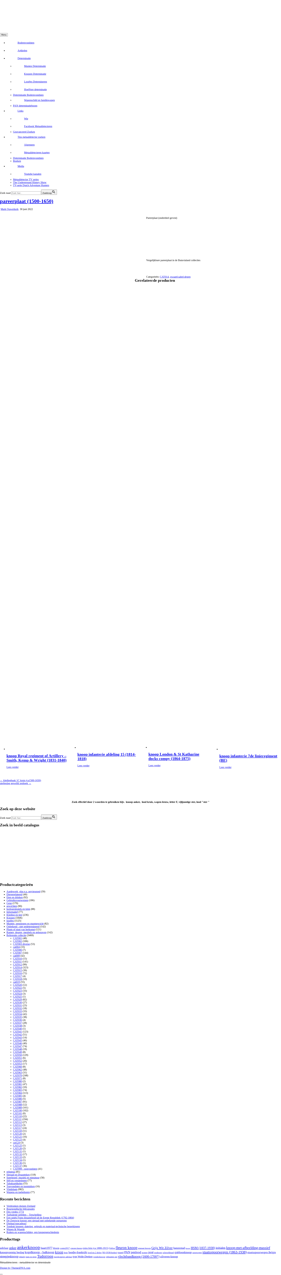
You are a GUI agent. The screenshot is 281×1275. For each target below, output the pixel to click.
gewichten (12, 906)
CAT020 (17, 985)
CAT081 (17, 1084)
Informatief (12, 912)
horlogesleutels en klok (18, 909)
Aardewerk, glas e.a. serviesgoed (23, 891)
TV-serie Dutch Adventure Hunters (31, 185)
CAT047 (17, 1046)
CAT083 (17, 1090)
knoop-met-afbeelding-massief (248, 1248)
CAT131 (17, 1151)
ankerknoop (28, 1247)
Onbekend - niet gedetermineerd (23, 926)
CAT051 (17, 1058)
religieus (11, 1171)
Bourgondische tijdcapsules (21, 1209)
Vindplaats (12, 1189)
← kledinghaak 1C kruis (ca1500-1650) (20, 780)
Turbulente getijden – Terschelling (24, 1214)
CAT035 (17, 1017)
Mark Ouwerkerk (10, 209)
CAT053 (17, 1063)
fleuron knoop (126, 1248)
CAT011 (17, 961)
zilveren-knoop (169, 1256)
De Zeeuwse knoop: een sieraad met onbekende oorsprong (37, 1220)
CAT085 (17, 1095)
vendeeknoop (99, 1257)
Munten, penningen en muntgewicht (25, 923)
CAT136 (17, 1163)
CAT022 (17, 987)
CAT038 (17, 1025)
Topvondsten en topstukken (21, 1186)
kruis (66, 1253)
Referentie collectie (16, 935)
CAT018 (17, 979)
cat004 (16, 947)
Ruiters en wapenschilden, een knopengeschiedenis (33, 1232)
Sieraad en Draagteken (18, 1174)
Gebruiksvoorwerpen (17, 900)
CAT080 (17, 1081)
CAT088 (17, 1104)
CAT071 (17, 1078)
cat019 (16, 982)
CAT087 (17, 1101)
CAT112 (17, 1122)
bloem (56, 1248)
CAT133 (17, 1157)
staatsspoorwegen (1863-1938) (224, 1252)
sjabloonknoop (183, 1252)
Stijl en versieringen (17, 1180)
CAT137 (17, 1166)
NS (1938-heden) (109, 1252)
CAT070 (17, 1075)
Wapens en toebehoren (18, 1192)
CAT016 (17, 973)
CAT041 (17, 1031)
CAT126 (17, 1148)
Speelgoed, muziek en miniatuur (23, 1177)
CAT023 (17, 990)
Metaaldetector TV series (26, 179)
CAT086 (17, 1098)
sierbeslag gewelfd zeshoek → (15, 783)
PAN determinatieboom (25, 105)
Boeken (17, 161)
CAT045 (17, 1040)
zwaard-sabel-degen (180, 276)
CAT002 (17, 941)
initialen (221, 1248)
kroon (59, 1252)
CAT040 (17, 1028)
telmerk (22, 1257)
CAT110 (17, 1116)
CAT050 (17, 1055)
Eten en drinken (15, 897)
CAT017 (17, 976)
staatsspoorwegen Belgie (261, 1252)
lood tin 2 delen (95, 1252)
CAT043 (17, 1037)
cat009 (16, 955)
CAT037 (17, 1022)
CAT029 (17, 999)
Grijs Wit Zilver (162, 1248)
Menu (4, 35)
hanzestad (179, 1248)
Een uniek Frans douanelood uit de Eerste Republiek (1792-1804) (40, 1217)
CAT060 (17, 1066)
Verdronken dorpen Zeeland (21, 1206)
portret (145, 1252)
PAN (127, 1252)
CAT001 (17, 938)
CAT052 (17, 1060)
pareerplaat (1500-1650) (26, 201)
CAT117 (17, 1128)
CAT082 (17, 1087)
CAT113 (17, 1125)
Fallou (112, 1248)
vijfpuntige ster (111, 1257)
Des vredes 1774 (15, 1211)
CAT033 (17, 1011)
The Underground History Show (30, 182)
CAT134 (17, 1160)
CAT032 (17, 1008)
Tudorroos (45, 1256)
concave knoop (76, 1248)
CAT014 (164, 276)
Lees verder (13, 767)
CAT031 (17, 1005)
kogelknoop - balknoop (39, 1252)
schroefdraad (168, 1252)
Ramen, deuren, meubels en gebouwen (26, 932)
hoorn (188, 1248)
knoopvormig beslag (12, 1252)
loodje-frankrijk (77, 1252)
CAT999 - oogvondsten (25, 1168)
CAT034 (17, 1014)
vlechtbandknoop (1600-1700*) (139, 1256)
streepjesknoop (9, 1256)
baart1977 (46, 1248)
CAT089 (17, 1107)
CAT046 (17, 1043)
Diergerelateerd (14, 894)
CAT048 (17, 1049)
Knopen (11, 917)
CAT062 (17, 1069)
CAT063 (17, 1072)
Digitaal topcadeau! (17, 1223)
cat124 (16, 1142)
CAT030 (17, 1002)
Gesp (9, 903)
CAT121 (17, 1136)
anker (12, 1248)
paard (121, 1252)
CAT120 (17, 1133)
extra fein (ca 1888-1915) (96, 1248)
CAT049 (17, 1052)
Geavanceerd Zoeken (24, 131)
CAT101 (17, 1113)
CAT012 (17, 964)
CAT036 (17, 1020)
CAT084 (17, 1093)
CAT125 (17, 1145)
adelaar (4, 1248)
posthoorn (158, 1253)
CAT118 (17, 1131)
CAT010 (17, 958)
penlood (136, 1252)
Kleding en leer (14, 914)
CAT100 (17, 1110)
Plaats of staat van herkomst (21, 929)
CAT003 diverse (21, 944)
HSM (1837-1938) (203, 1248)
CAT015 (17, 970)
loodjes (10, 920)
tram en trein (31, 1257)
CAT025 (17, 996)
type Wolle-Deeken (83, 1256)
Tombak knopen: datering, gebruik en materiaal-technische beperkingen (43, 1226)
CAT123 (17, 1139)
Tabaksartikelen (15, 1183)
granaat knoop (144, 1248)
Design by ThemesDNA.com (15, 1268)
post (151, 1252)
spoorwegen (197, 1253)
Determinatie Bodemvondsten (28, 95)
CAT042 (17, 1034)
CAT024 (17, 993)
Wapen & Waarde (16, 1229)
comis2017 (65, 1248)
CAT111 (17, 1119)
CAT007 (17, 952)
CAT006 (17, 950)
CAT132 (17, 1154)
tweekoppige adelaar (63, 1257)
